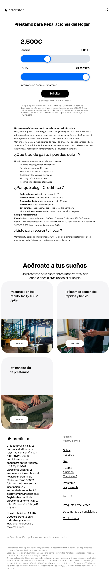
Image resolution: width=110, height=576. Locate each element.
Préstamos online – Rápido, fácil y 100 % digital (24, 296)
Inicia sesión (65, 100)
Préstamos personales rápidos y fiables (81, 294)
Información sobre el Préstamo (39, 85)
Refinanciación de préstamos (20, 370)
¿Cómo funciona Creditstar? (70, 472)
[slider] (47, 59)
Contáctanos (71, 518)
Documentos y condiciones (80, 511)
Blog (65, 461)
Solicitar (55, 93)
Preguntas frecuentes (76, 505)
